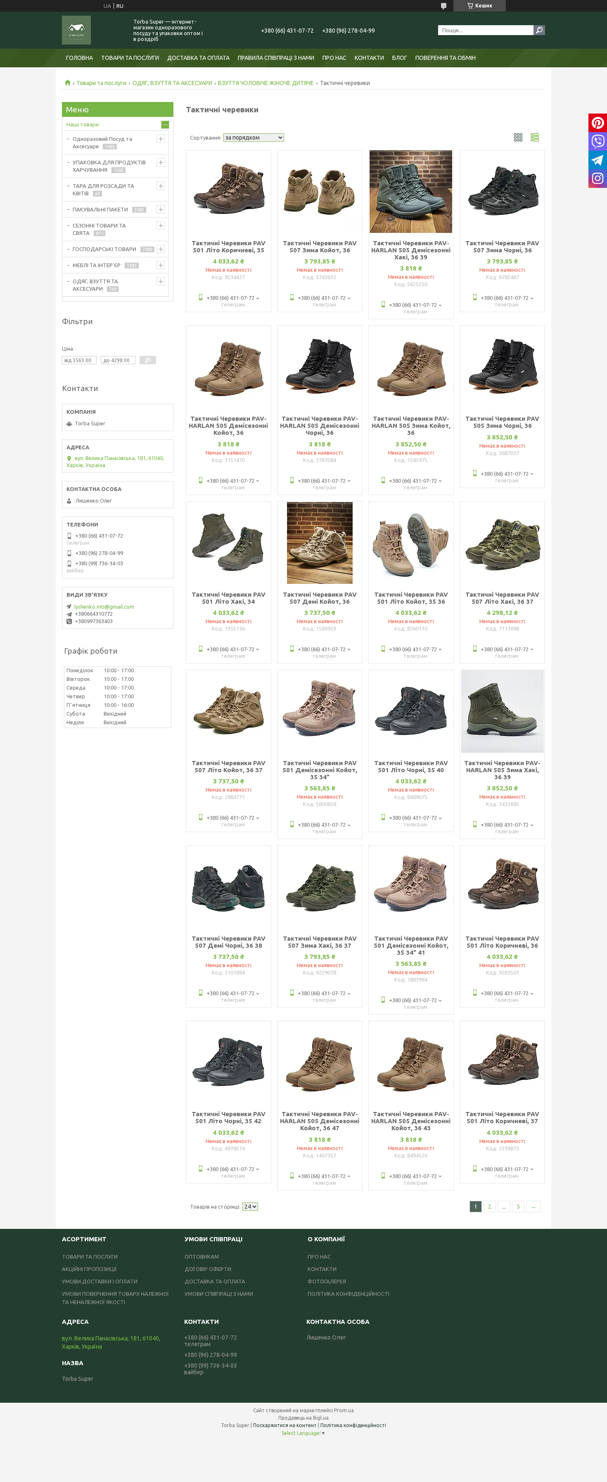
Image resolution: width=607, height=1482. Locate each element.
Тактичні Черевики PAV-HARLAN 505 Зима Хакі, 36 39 (502, 769)
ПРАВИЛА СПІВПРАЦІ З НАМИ (276, 58)
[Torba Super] (93, 30)
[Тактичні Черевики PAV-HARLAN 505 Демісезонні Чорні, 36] (319, 367)
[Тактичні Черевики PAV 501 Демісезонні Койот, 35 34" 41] (411, 887)
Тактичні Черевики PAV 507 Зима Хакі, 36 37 (320, 942)
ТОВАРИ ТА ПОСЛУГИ (130, 58)
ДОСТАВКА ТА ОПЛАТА (198, 58)
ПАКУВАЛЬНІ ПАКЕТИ (100, 209)
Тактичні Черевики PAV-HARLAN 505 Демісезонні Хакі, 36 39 (411, 250)
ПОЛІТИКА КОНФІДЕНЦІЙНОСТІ (348, 1294)
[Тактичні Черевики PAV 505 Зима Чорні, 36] (502, 367)
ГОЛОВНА (79, 58)
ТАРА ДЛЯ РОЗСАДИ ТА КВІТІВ (103, 189)
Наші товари (82, 124)
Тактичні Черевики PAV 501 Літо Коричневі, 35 (229, 246)
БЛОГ (399, 58)
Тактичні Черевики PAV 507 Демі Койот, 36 (320, 598)
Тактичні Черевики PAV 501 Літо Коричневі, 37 (502, 1117)
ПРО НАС (334, 58)
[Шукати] (539, 30)
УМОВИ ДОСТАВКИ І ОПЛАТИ (100, 1281)
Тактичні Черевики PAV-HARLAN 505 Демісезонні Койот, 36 (228, 425)
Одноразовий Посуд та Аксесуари (102, 142)
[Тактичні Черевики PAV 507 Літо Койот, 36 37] (228, 711)
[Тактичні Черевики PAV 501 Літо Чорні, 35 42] (228, 1062)
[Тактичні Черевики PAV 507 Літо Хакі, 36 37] (502, 543)
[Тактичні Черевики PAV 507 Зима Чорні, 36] (502, 191)
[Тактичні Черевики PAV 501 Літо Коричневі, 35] (228, 191)
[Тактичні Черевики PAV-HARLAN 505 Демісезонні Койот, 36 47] (319, 1062)
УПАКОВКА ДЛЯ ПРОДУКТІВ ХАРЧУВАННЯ (109, 166)
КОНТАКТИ (369, 58)
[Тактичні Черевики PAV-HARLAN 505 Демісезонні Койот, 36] (228, 367)
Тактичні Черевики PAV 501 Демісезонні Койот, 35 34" (319, 769)
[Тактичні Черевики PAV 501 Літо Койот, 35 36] (411, 543)
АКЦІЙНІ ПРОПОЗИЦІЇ (89, 1269)
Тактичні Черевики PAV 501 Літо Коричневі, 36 (502, 942)
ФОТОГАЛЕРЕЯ (327, 1281)
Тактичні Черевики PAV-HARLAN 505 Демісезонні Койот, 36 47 (319, 1120)
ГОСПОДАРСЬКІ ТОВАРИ (104, 249)
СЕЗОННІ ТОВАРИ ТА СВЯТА (99, 229)
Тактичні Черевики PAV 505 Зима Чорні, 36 (502, 422)
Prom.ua (344, 1410)
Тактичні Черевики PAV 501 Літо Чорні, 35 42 (229, 1117)
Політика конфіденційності (353, 1425)
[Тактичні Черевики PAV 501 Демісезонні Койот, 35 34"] (319, 711)
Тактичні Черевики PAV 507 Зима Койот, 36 (320, 246)
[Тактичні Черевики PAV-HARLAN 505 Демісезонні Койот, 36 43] (411, 1062)
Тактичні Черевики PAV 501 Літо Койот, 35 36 (411, 598)
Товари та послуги (101, 83)
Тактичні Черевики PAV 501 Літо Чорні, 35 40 (411, 766)
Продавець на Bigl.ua (303, 1417)
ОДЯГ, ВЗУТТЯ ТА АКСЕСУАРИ (172, 83)
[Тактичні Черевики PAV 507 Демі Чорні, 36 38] (228, 887)
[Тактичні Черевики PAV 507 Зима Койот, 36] (319, 191)
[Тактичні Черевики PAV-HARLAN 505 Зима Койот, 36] (411, 367)
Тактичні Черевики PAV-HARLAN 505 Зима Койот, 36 (411, 425)
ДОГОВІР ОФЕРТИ (208, 1269)
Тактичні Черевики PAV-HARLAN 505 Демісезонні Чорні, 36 (319, 425)
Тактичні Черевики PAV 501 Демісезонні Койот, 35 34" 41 (411, 945)
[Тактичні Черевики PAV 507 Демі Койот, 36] (319, 543)
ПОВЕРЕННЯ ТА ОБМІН (445, 58)
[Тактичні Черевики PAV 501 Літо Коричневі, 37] (502, 1062)
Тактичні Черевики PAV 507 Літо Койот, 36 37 (229, 766)
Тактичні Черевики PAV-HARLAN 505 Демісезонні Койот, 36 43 (411, 1120)
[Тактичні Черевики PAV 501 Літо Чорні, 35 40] (411, 711)
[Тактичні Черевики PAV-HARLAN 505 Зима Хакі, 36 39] (502, 711)
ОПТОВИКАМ (202, 1256)
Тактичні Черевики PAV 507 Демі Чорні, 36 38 (229, 942)
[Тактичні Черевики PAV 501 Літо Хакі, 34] (228, 543)
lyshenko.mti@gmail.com (104, 606)
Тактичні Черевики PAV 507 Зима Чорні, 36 (502, 246)
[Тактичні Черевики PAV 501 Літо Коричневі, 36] (502, 887)
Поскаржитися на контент (285, 1425)
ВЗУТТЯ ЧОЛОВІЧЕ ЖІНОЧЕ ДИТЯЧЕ (266, 83)
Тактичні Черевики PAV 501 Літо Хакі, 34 (229, 598)
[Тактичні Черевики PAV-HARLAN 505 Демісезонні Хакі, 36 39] (411, 191)
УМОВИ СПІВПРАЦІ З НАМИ (219, 1294)
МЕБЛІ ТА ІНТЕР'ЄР (97, 265)
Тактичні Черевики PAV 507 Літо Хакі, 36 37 (502, 598)
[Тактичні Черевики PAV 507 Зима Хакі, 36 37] (319, 887)
